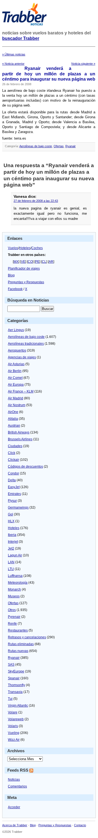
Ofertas (59, 146)
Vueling (13, 733)
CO (30, 262)
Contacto (80, 825)
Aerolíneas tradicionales (26, 344)
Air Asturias (16, 364)
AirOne (13, 412)
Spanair (14, 678)
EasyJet (14, 487)
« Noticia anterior (13, 63)
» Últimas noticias (13, 54)
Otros (12, 610)
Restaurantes (18, 630)
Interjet (13, 542)
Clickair (13, 460)
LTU (11, 569)
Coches (37, 248)
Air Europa (16, 384)
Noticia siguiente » (83, 63)
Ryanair (70, 146)
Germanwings (18, 507)
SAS (11, 664)
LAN (11, 562)
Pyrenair (14, 617)
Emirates (14, 494)
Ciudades (15, 446)
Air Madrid (15, 398)
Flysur (12, 501)
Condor (13, 473)
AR (51, 262)
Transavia (15, 692)
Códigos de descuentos (25, 466)
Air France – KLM (20, 391)
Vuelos (13, 248)
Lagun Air (15, 555)
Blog (11, 275)
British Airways (18, 432)
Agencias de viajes (22, 357)
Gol (10, 514)
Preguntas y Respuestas (26, 282)
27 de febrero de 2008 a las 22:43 (36, 200)
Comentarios (17, 786)
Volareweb (16, 719)
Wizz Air (14, 740)
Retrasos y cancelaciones (27, 637)
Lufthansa (15, 576)
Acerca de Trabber (14, 825)
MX (16, 262)
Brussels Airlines (20, 439)
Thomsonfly (16, 685)
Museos (14, 596)
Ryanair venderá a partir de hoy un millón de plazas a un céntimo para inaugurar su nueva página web (48, 73)
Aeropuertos (17, 350)
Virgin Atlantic (18, 705)
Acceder (14, 807)
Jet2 (11, 548)
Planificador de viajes (24, 268)
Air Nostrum (16, 405)
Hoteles (24, 248)
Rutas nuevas (18, 651)
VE (23, 262)
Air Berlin (15, 371)
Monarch (14, 589)
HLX (11, 521)
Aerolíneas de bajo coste (35, 146)
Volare (12, 712)
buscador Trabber (20, 38)
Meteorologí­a (17, 583)
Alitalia (13, 419)
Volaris (13, 726)
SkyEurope (16, 671)
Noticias (14, 779)
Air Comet (15, 378)
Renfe (12, 623)
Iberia (12, 535)
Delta (12, 480)
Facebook (15, 289)
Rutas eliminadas (21, 644)
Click (11, 453)
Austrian (14, 425)
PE (37, 262)
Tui (10, 699)
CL (44, 262)
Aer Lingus (16, 330)
